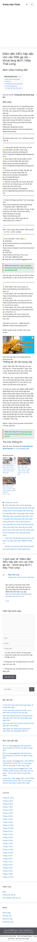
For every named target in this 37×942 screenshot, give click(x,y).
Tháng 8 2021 (8, 859)
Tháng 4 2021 (8, 871)
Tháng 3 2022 (8, 840)
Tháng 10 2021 (8, 853)
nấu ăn (25, 533)
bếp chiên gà (19, 508)
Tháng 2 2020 (8, 874)
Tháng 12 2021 (8, 849)
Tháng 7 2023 (8, 807)
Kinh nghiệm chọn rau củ (12, 898)
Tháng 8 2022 (8, 831)
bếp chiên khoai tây (12, 511)
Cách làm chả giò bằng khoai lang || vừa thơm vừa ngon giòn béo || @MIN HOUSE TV (18, 540)
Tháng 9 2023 (8, 801)
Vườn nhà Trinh (11, 4)
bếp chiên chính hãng (20, 505)
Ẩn (19, 76)
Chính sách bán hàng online (8, 936)
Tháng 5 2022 (8, 834)
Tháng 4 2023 (8, 816)
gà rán (23, 522)
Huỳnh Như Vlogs (9, 778)
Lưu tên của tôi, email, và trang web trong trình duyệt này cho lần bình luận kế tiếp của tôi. (19, 655)
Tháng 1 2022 (8, 846)
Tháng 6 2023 (8, 810)
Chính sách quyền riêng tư (24, 936)
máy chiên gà (19, 527)
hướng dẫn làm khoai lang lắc (15, 524)
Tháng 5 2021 (8, 868)
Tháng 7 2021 (8, 862)
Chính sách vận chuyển (22, 938)
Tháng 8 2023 (8, 804)
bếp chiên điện (12, 519)
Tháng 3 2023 (8, 819)
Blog (4, 892)
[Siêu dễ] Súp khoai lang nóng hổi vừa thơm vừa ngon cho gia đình (18, 748)
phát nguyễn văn (9, 761)
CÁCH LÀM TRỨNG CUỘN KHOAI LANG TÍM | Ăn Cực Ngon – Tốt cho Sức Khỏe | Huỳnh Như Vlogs (18, 763)
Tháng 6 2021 (8, 865)
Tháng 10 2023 (8, 798)
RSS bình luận (8, 919)
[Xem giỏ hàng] (26, 4)
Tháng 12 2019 (8, 877)
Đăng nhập (7, 913)
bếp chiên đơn (23, 519)
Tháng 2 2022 (8, 843)
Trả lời (7, 601)
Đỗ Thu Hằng (7, 746)
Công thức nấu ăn (11, 502)
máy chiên (10, 527)
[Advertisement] (18, 28)
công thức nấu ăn (14, 522)
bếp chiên (8, 505)
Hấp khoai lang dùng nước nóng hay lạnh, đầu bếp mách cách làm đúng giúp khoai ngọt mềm (18, 718)
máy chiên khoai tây (15, 530)
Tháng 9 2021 (8, 856)
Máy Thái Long (17, 533)
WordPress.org (8, 922)
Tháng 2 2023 (8, 822)
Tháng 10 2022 (8, 828)
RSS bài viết (7, 916)
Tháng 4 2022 (8, 837)
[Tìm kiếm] (31, 689)
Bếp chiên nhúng (15, 513)
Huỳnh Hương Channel (11, 768)
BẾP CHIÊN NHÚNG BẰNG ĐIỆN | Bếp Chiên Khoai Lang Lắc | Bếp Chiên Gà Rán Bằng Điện (9, 469)
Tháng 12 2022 (8, 825)
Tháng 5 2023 (8, 813)
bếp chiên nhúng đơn (14, 516)
